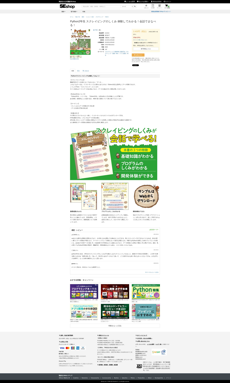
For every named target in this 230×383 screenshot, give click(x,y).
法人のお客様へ (143, 1)
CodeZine (76, 378)
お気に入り (146, 7)
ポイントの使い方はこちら (140, 40)
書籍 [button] (63, 11)
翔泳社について (138, 357)
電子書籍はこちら (146, 49)
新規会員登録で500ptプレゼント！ (161, 11)
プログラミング (109, 51)
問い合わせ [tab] (86, 71)
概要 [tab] (73, 71)
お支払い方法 (64, 341)
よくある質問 (130, 1)
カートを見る (167, 7)
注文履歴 (153, 7)
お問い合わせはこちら (143, 341)
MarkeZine (85, 378)
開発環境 (116, 51)
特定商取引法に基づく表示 (141, 351)
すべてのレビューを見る (152, 272)
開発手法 (122, 51)
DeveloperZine (159, 378)
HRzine (133, 378)
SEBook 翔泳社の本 (64, 378)
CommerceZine (106, 378)
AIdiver (150, 378)
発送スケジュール (103, 335)
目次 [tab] (78, 71)
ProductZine (141, 378)
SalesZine (124, 378)
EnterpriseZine (95, 378)
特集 (84, 11)
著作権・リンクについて (140, 355)
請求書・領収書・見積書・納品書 (108, 364)
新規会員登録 (156, 1)
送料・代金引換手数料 (66, 335)
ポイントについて (142, 335)
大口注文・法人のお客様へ (144, 338)
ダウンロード (159, 7)
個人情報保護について (140, 353)
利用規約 (137, 349)
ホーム (71, 17)
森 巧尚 (95, 30)
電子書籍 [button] (73, 11)
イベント (168, 378)
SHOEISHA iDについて (140, 358)
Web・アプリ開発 (121, 53)
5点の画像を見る (74, 59)
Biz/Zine (116, 378)
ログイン (168, 1)
